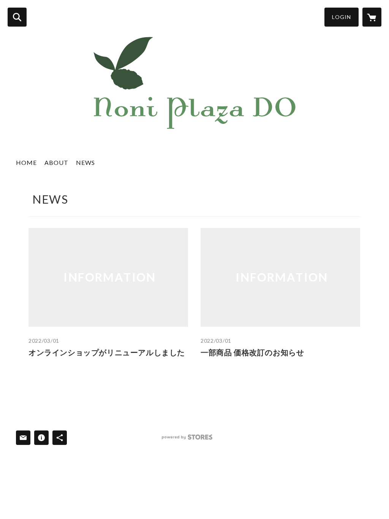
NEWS (85, 162)
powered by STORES (187, 437)
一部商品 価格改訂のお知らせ (252, 352)
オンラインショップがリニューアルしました (106, 352)
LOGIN (341, 17)
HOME (26, 162)
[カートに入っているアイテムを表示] (371, 17)
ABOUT (56, 162)
